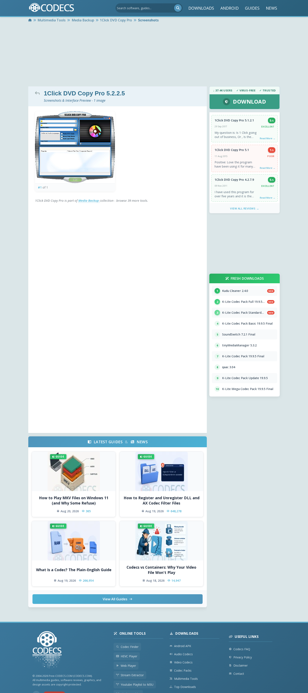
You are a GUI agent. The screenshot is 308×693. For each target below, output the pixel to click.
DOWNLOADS (201, 8)
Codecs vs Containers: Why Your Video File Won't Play (161, 570)
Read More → (267, 138)
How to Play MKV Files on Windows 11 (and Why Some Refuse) (73, 500)
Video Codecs (183, 662)
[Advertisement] (154, 55)
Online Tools (132, 633)
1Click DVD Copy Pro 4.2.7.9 (234, 180)
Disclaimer (240, 665)
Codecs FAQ (241, 649)
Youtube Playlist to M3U (137, 684)
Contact (238, 674)
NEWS (271, 8)
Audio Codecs (183, 654)
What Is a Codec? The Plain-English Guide (73, 569)
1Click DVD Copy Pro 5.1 (232, 150)
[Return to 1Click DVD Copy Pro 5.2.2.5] (38, 93)
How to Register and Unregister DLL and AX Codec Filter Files (161, 500)
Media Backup (89, 200)
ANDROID (229, 8)
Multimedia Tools (186, 679)
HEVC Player (129, 656)
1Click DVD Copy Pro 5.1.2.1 (234, 120)
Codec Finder (129, 647)
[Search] (178, 8)
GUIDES (252, 8)
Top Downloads (185, 687)
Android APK (182, 646)
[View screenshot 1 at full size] (75, 147)
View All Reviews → (244, 208)
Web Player (128, 666)
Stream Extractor (132, 675)
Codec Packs (183, 670)
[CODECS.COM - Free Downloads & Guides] (47, 650)
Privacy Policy (242, 657)
